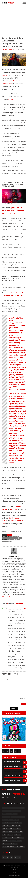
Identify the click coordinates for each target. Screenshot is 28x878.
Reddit (10, 100)
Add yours (19, 603)
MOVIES (11, 536)
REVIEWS (10, 834)
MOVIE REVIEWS (16, 825)
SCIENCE (17, 834)
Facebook (17, 507)
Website (3, 596)
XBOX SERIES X (20, 846)
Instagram (13, 509)
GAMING (22, 817)
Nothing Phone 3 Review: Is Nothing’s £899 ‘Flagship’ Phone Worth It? (14, 766)
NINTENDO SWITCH (8, 831)
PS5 (4, 834)
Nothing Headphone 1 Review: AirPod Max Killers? (14, 762)
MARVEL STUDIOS (6, 538)
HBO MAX (15, 820)
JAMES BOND (6, 823)
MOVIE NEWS (15, 538)
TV (20, 840)
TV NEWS (5, 843)
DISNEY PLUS (13, 814)
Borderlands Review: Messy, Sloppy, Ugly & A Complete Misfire (14, 780)
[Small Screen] (8, 3)
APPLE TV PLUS (6, 808)
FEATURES (14, 817)
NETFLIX (12, 828)
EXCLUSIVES (6, 817)
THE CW (15, 840)
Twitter (4, 509)
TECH (13, 837)
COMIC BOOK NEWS (18, 808)
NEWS (20, 538)
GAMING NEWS (6, 820)
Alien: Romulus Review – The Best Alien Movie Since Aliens (14, 775)
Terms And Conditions (14, 875)
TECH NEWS (20, 837)
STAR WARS (6, 837)
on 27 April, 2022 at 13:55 (15, 609)
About (14, 869)
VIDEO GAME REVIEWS (8, 846)
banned (4, 75)
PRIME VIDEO (19, 831)
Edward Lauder (7, 49)
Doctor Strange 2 (7, 541)
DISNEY (16, 536)
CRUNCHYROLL (6, 811)
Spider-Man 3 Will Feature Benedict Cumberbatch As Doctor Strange (13, 210)
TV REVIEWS (13, 843)
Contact (14, 872)
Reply (25, 608)
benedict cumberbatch (14, 539)
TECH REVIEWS (6, 840)
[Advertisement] (14, 20)
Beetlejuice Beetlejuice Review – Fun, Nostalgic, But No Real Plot (14, 771)
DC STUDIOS (16, 811)
